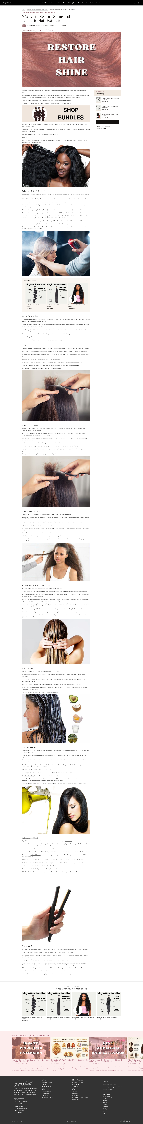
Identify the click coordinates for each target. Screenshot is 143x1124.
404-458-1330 (18, 1103)
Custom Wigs (45, 1095)
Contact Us (75, 1093)
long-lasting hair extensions (34, 319)
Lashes (104, 1108)
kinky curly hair (33, 217)
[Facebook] (121, 1121)
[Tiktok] (130, 1121)
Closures (105, 1102)
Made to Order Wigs (47, 1097)
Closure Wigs (45, 1088)
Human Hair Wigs (47, 1082)
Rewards (74, 1088)
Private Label (19, 1121)
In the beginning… (42, 30)
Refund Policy (76, 1099)
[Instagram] (124, 1121)
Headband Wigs (46, 1091)
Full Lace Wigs (46, 1090)
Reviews (74, 1090)
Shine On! (51, 30)
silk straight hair (35, 855)
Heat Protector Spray (52, 865)
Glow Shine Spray (29, 776)
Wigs (104, 1113)
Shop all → (85, 281)
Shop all (107, 122)
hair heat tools (68, 841)
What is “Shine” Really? (29, 30)
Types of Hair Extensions (109, 1084)
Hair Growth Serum (37, 692)
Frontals (105, 1104)
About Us (74, 1091)
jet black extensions (66, 103)
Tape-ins (105, 1111)
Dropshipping (75, 1084)
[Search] (131, 3)
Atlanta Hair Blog (107, 1097)
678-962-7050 (18, 1112)
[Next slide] (129, 1054)
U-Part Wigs (45, 1093)
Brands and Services (77, 1082)
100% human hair (48, 324)
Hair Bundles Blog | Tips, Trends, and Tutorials (37, 9)
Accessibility (75, 1095)
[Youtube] (127, 1121)
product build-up (70, 449)
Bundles (105, 1098)
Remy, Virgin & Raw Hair (109, 1088)
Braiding (105, 1100)
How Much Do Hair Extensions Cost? (112, 1086)
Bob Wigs (44, 1084)
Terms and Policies (71, 1121)
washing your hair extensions (52, 604)
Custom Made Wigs (108, 1089)
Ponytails (105, 1110)
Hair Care (105, 1106)
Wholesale (75, 1086)
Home (23, 9)
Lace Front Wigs (46, 1086)
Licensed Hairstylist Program (80, 1097)
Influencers (75, 1101)
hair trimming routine (59, 348)
